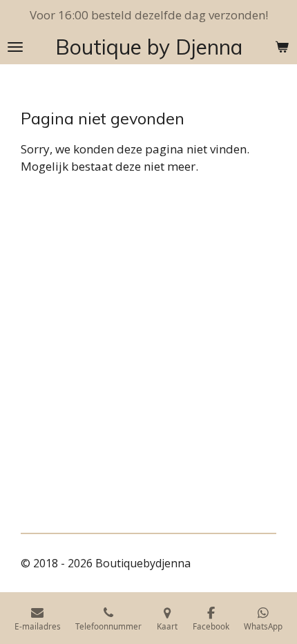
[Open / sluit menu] (15, 47)
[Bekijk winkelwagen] (282, 47)
